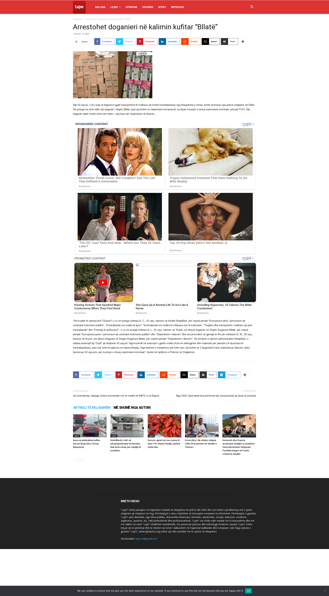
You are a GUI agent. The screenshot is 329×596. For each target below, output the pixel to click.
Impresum (177, 7)
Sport (162, 7)
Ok (248, 590)
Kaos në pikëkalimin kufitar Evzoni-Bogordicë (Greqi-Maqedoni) (86, 443)
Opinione (131, 7)
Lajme (114, 7)
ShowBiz (147, 7)
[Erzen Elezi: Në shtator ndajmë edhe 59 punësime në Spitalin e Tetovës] (202, 425)
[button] (252, 7)
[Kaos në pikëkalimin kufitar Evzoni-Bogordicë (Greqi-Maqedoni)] (90, 425)
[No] (324, 591)
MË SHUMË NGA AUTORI (132, 408)
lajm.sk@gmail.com (146, 538)
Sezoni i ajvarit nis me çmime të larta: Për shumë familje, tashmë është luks (164, 443)
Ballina (100, 7)
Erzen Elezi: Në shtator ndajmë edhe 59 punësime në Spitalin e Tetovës (201, 443)
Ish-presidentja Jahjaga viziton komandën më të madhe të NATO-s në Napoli (116, 395)
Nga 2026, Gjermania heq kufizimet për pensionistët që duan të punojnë (216, 395)
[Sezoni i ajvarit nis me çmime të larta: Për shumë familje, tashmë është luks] (164, 425)
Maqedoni (78, 19)
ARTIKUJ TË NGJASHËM (91, 408)
